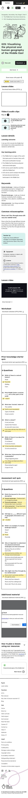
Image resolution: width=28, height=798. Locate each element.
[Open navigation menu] (24, 8)
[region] (14, 99)
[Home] (2, 8)
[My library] (12, 8)
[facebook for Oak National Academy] (6, 771)
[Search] (8, 8)
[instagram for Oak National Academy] (2, 771)
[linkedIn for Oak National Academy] (9, 771)
